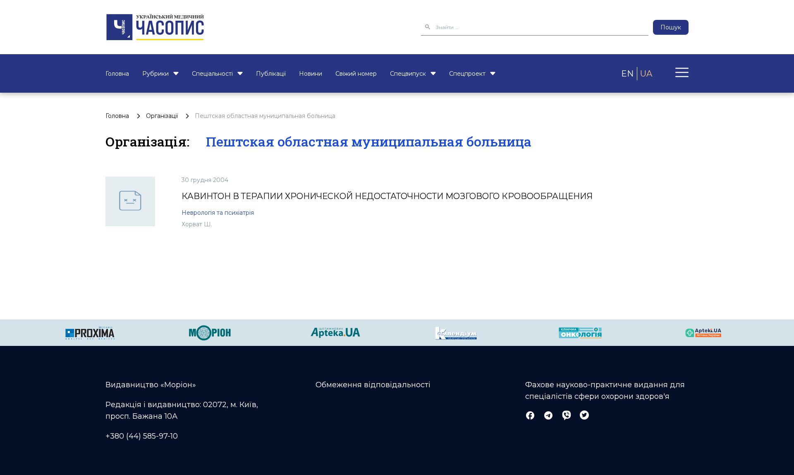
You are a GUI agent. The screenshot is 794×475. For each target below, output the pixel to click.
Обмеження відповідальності (373, 384)
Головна (117, 73)
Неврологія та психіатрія (218, 212)
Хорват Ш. (197, 224)
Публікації (271, 73)
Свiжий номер (356, 73)
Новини (310, 73)
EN (627, 74)
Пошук (670, 27)
